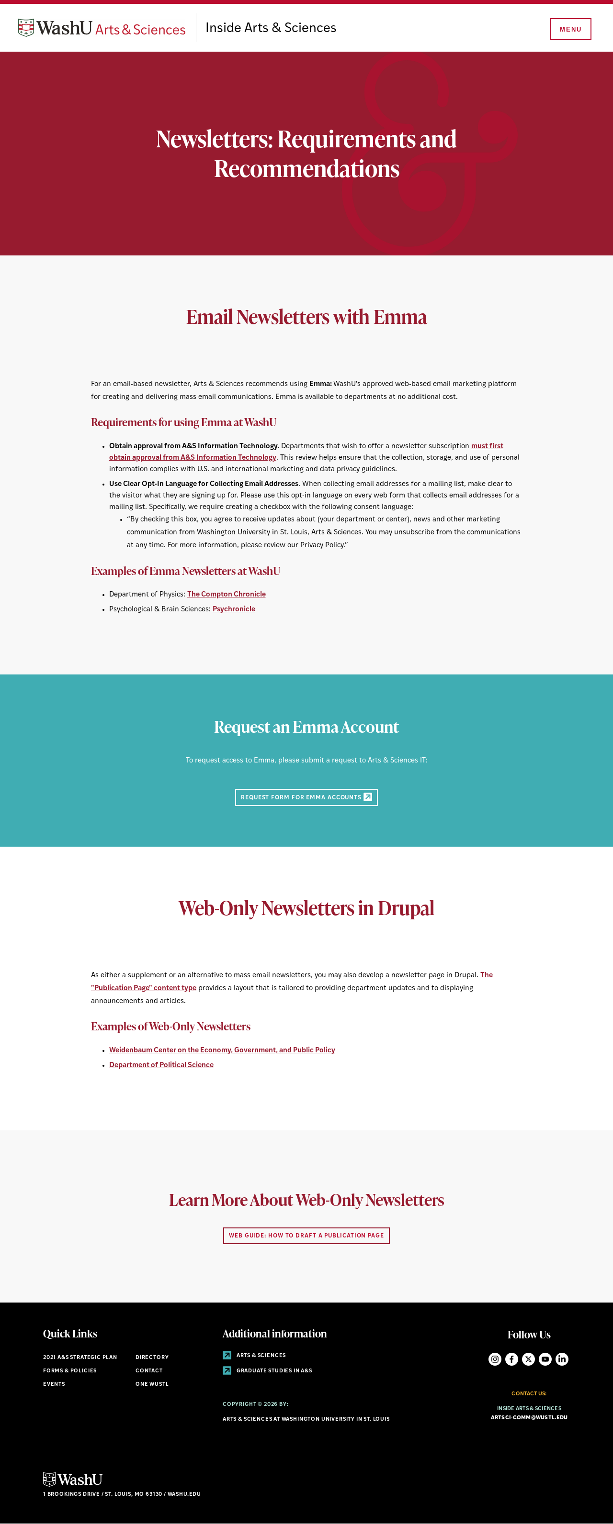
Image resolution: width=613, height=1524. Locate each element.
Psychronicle (234, 609)
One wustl (152, 1384)
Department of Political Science (161, 1065)
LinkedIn (562, 1359)
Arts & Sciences (260, 1355)
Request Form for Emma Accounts (302, 797)
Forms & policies (70, 1371)
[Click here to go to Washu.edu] (72, 1485)
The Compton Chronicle (226, 594)
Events (54, 1384)
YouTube (545, 1359)
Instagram (494, 1359)
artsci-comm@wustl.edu (529, 1418)
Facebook (511, 1359)
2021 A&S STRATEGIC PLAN (80, 1357)
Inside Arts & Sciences (271, 28)
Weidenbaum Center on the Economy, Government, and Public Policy (222, 1050)
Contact (149, 1371)
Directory (152, 1357)
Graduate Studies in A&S (273, 1371)
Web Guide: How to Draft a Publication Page (306, 1236)
